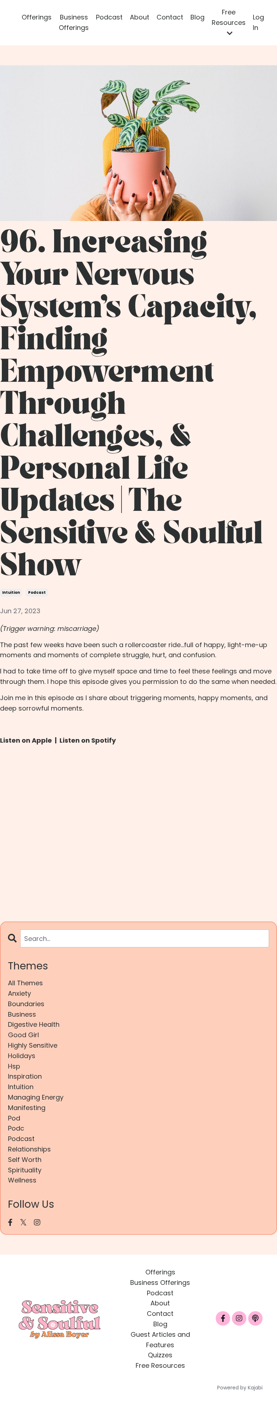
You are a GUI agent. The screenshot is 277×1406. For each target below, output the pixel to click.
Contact (170, 17)
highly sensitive (32, 1045)
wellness (22, 1180)
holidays (21, 1055)
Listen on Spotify (88, 740)
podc (16, 1128)
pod (14, 1118)
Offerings (37, 17)
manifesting (26, 1107)
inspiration (25, 1076)
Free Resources (160, 1365)
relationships (29, 1149)
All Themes (25, 982)
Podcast (109, 17)
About (139, 17)
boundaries (26, 1003)
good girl (23, 1034)
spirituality (24, 1170)
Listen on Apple (26, 740)
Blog (197, 17)
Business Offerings (74, 22)
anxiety (19, 993)
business (22, 1014)
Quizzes (160, 1354)
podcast (37, 592)
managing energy (35, 1097)
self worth (24, 1159)
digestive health (34, 1024)
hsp (14, 1066)
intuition (11, 592)
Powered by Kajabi (240, 1387)
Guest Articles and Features (160, 1339)
